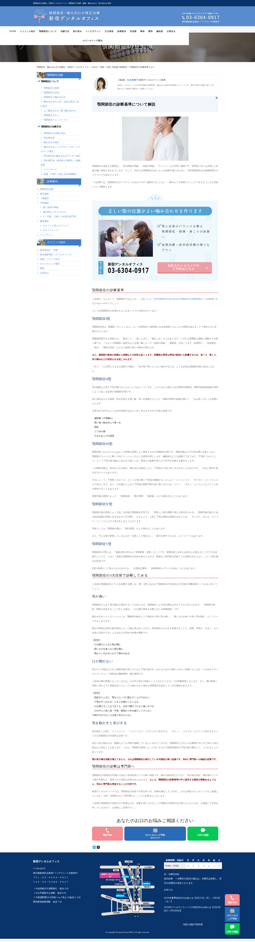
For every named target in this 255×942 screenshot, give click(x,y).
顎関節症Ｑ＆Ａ (51, 115)
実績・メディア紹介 (50, 259)
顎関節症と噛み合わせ (55, 96)
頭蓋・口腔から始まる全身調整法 (60, 173)
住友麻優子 (132, 79)
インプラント (46, 234)
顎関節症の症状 (51, 92)
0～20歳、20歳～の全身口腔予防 (59, 216)
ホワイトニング (50, 230)
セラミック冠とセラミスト (56, 225)
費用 (42, 268)
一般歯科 (44, 198)
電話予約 (232, 902)
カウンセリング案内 (50, 263)
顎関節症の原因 (51, 87)
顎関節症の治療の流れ (55, 133)
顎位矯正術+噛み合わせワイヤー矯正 (62, 155)
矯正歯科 (44, 193)
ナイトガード (50, 169)
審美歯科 (44, 221)
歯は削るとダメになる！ (55, 211)
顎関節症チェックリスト (56, 119)
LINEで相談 (232, 931)
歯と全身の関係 (50, 207)
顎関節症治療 (46, 189)
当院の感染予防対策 (193, 924)
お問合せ (44, 272)
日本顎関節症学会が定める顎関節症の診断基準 (177, 298)
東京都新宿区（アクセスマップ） (56, 254)
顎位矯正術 (49, 137)
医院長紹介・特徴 (49, 249)
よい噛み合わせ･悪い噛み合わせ (60, 110)
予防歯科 (44, 202)
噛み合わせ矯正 (51, 142)
